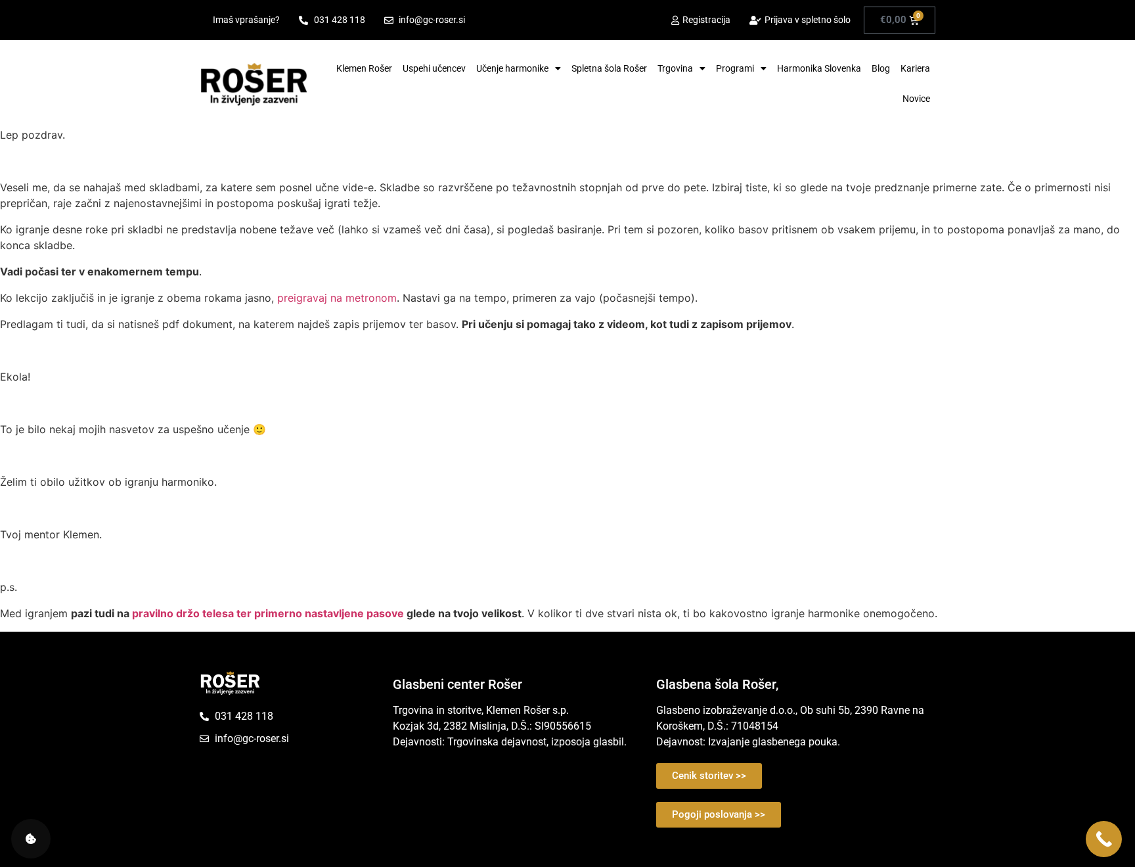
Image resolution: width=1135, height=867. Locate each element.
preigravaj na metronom (335, 297)
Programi (735, 68)
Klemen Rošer (364, 68)
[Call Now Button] (1104, 839)
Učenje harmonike (512, 68)
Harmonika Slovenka (819, 68)
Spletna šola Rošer (609, 68)
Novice (916, 98)
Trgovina (675, 68)
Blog (881, 68)
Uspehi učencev (434, 68)
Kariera (915, 68)
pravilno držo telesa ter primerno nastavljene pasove (268, 613)
